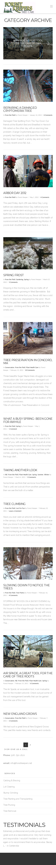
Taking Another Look (20, 470)
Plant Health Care (32, 367)
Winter (46, 474)
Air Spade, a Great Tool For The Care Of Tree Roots (28, 674)
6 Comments (34, 683)
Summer (40, 474)
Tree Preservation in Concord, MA (27, 361)
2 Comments (13, 721)
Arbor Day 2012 (14, 193)
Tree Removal (9, 811)
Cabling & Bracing (11, 780)
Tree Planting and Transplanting (17, 799)
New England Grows (20, 714)
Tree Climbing (14, 504)
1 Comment (13, 429)
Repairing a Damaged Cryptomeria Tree (20, 109)
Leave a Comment (15, 511)
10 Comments (30, 370)
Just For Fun (20, 508)
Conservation (9, 367)
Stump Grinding (10, 793)
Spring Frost (13, 275)
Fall (6, 474)
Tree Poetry (20, 593)
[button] (51, 6)
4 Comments (48, 115)
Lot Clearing (9, 787)
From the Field (10, 115)
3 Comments (13, 282)
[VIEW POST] (28, 86)
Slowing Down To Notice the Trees (26, 587)
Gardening (19, 279)
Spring (26, 279)
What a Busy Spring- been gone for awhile (27, 420)
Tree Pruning (9, 805)
